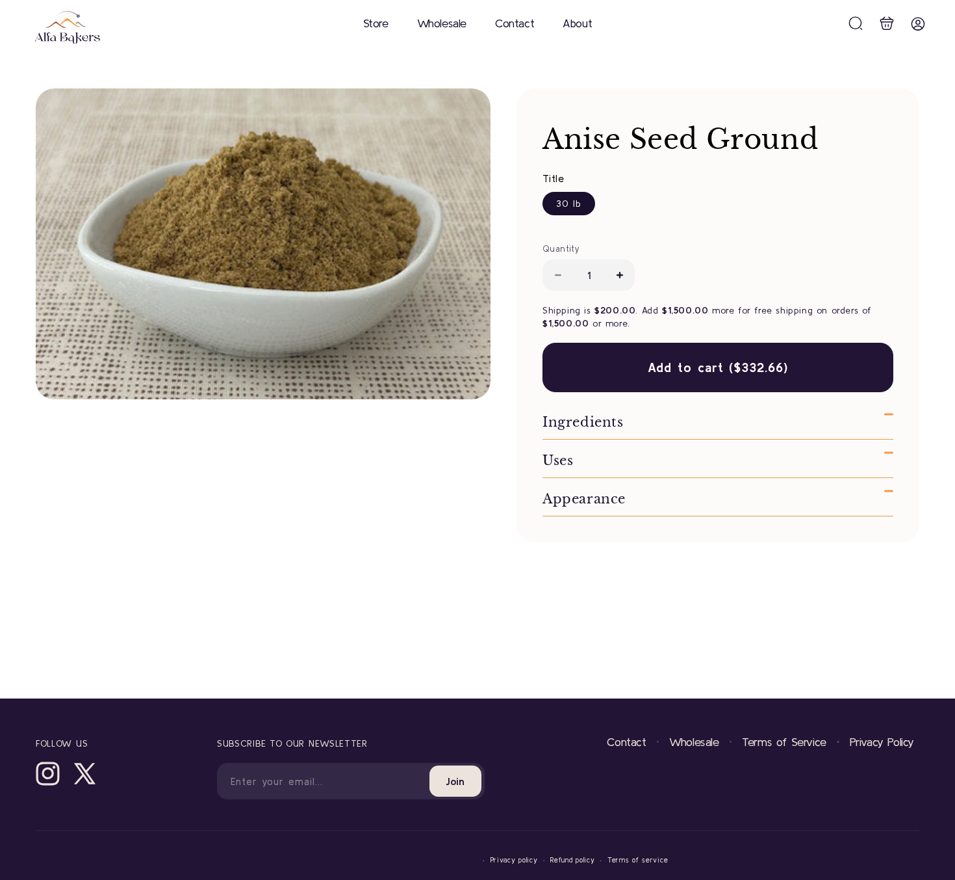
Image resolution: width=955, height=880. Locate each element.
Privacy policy (514, 860)
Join (455, 781)
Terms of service (637, 860)
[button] (856, 23)
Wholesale (694, 742)
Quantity (560, 249)
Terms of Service (784, 742)
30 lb (568, 203)
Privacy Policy (882, 742)
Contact (626, 742)
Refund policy (572, 860)
